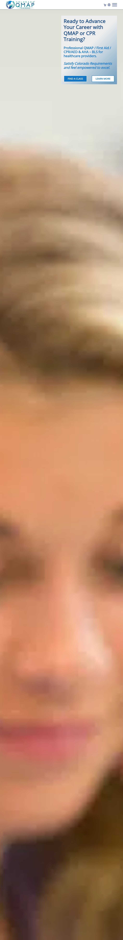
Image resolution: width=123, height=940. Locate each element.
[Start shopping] (105, 5)
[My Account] (109, 5)
